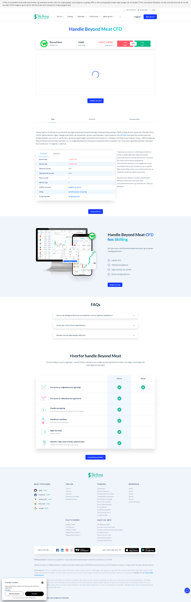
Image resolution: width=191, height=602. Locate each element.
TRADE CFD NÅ (95, 101)
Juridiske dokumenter (104, 540)
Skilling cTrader (71, 530)
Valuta (131, 488)
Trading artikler (102, 515)
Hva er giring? (101, 507)
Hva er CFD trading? (104, 502)
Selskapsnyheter (71, 499)
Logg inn (137, 17)
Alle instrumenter (103, 491)
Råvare (131, 496)
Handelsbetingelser (104, 510)
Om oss (68, 488)
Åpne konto (150, 17)
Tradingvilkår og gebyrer (105, 496)
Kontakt (68, 494)
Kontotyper (101, 488)
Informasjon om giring (104, 499)
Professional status (104, 512)
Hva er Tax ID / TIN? (104, 535)
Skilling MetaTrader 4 (73, 532)
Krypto (131, 499)
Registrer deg (115, 285)
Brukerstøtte (144, 10)
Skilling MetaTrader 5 (73, 535)
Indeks (131, 494)
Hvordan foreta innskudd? (106, 527)
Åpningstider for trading (105, 494)
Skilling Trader (70, 524)
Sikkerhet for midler (72, 496)
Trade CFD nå (96, 211)
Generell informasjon (104, 538)
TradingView (70, 527)
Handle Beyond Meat (95, 457)
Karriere (68, 491)
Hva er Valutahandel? (104, 504)
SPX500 (123, 135)
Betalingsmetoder (103, 524)
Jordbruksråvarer (134, 502)
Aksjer (131, 491)
